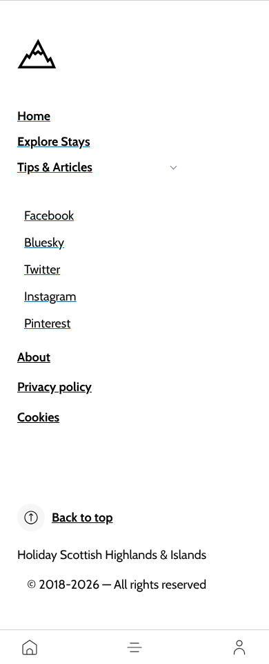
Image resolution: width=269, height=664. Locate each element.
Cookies (38, 417)
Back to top (82, 517)
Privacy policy (54, 387)
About (33, 357)
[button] (134, 647)
